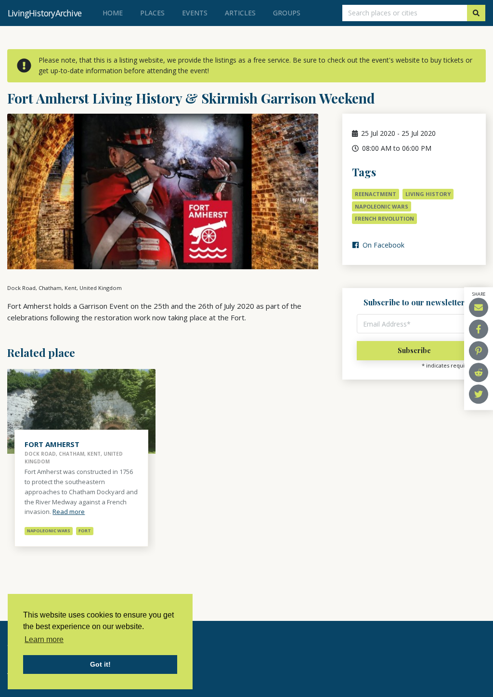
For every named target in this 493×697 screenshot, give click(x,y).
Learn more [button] (44, 639)
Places (152, 12)
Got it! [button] (100, 664)
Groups (286, 12)
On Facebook (382, 245)
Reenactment (375, 193)
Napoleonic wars (381, 206)
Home (115, 12)
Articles (240, 12)
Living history (428, 193)
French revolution (384, 218)
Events (195, 12)
